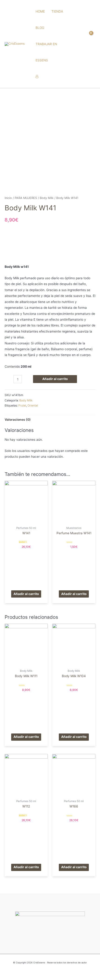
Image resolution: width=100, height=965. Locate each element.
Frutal (22, 405)
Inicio (8, 198)
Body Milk (46, 198)
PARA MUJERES (26, 198)
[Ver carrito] (91, 44)
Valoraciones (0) (18, 419)
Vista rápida (26, 520)
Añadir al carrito (55, 379)
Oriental (32, 405)
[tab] (50, 419)
